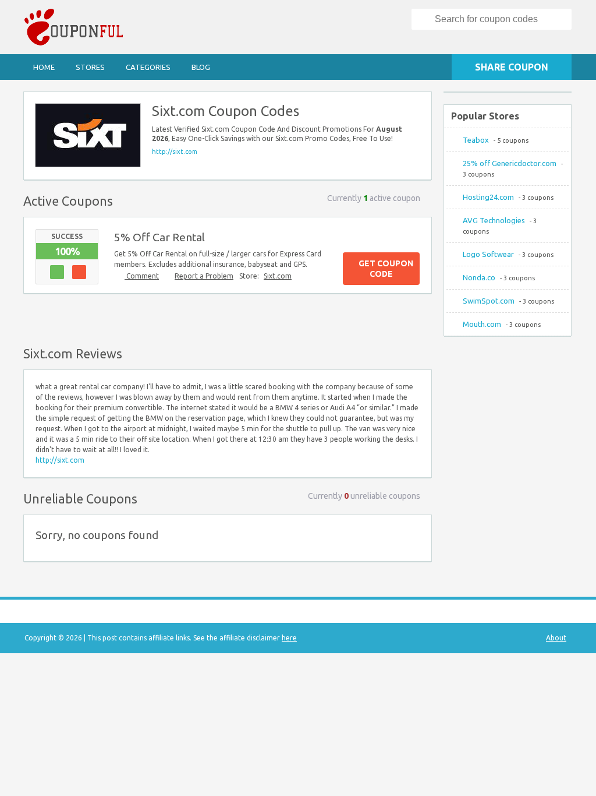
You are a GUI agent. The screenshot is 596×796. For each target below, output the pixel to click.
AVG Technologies (494, 220)
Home (44, 67)
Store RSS (417, 106)
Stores (90, 67)
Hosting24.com (488, 197)
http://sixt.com (174, 151)
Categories (148, 67)
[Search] (423, 19)
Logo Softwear (488, 254)
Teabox (476, 140)
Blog (200, 67)
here (289, 638)
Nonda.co (479, 277)
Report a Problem (204, 276)
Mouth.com (482, 324)
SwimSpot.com (489, 301)
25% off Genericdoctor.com (509, 163)
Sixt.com (278, 276)
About (556, 638)
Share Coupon (511, 67)
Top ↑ (419, 317)
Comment (142, 276)
